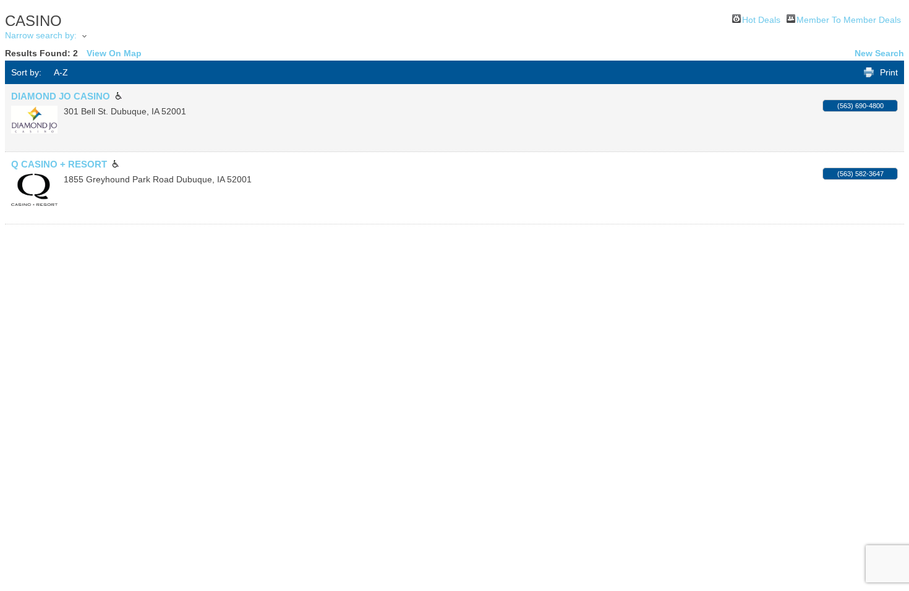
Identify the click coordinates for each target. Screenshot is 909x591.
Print (889, 72)
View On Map (114, 53)
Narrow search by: (41, 35)
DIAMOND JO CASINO (60, 96)
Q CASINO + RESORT (59, 164)
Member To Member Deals (848, 19)
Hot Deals (761, 19)
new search (879, 53)
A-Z (61, 72)
